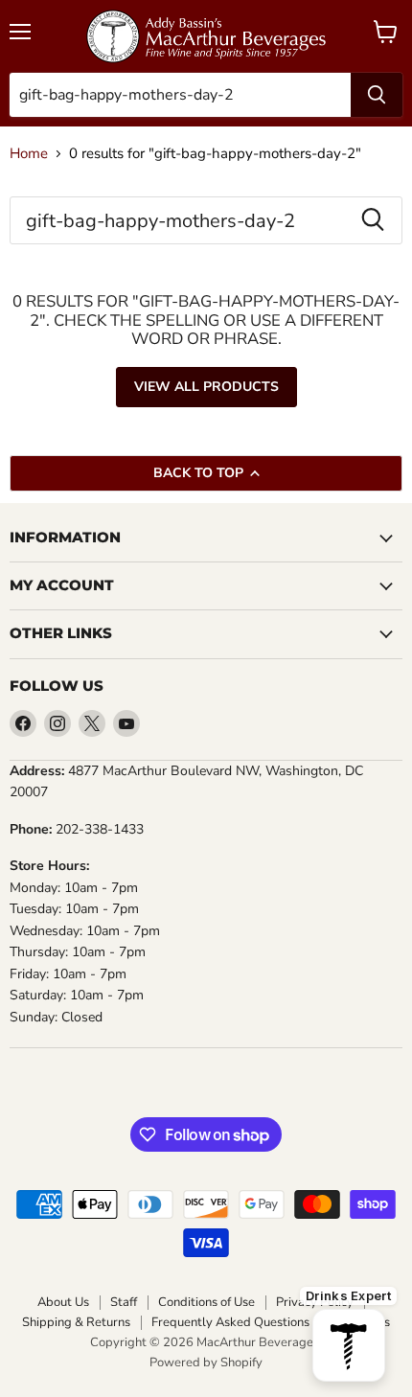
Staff (123, 1302)
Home (29, 154)
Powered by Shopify (206, 1362)
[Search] (376, 95)
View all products (206, 387)
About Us (63, 1302)
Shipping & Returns (76, 1323)
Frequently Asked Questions (230, 1323)
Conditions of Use (206, 1302)
